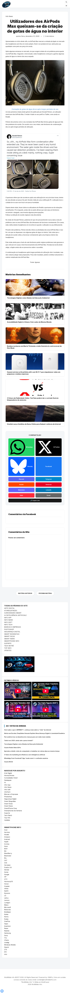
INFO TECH (8, 625)
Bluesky (30, 466)
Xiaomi (6, 947)
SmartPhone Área (10, 808)
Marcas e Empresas (11, 794)
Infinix (6, 888)
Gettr (21, 495)
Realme (6, 931)
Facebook (48, 466)
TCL (5, 938)
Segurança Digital (10, 799)
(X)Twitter (56, 447)
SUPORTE (7, 643)
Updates (7, 820)
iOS (5, 952)
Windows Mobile (10, 945)
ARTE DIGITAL (9, 608)
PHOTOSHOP (9, 629)
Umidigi (6, 942)
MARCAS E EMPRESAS (12, 627)
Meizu (6, 905)
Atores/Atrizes (9, 775)
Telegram (48, 479)
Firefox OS (8, 867)
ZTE (5, 949)
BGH (5, 849)
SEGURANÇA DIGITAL (12, 632)
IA (5, 782)
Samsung (7, 933)
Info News (7, 787)
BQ (5, 851)
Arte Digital (8, 773)
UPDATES (7, 650)
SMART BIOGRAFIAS (11, 634)
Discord (21, 479)
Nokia (6, 914)
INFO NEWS (8, 620)
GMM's (50, 977)
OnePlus (7, 921)
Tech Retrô (8, 815)
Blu (5, 858)
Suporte (7, 813)
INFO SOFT (8, 622)
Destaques (7, 780)
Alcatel (6, 834)
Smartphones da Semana (13, 811)
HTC (5, 879)
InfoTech (7, 792)
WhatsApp (29, 447)
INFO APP (7, 618)
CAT (5, 860)
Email (48, 495)
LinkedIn (48, 490)
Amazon (7, 837)
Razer (6, 928)
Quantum (7, 926)
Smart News (8, 806)
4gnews (37, 262)
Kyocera (7, 893)
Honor (6, 884)
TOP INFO (7, 648)
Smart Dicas (8, 804)
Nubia (6, 919)
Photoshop (8, 797)
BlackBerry (8, 853)
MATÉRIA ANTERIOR (25, 593)
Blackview (7, 856)
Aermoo (7, 832)
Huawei (6, 886)
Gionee (6, 870)
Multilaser (7, 912)
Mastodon (21, 490)
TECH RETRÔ (9, 646)
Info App (7, 785)
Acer (6, 830)
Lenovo (6, 900)
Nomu (6, 917)
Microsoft (7, 907)
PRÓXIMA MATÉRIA (45, 593)
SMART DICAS (9, 636)
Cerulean (7, 865)
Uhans (6, 940)
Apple (6, 842)
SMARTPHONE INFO (11, 641)
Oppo (6, 924)
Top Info (7, 818)
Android (7, 839)
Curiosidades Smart (11, 778)
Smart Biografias (10, 801)
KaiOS (6, 891)
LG (5, 896)
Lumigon (7, 903)
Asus (6, 846)
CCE (5, 863)
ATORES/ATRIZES (10, 611)
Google (6, 874)
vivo (5, 954)
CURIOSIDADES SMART (12, 613)
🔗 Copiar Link (35, 500)
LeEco (6, 898)
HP (5, 877)
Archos (6, 844)
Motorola (7, 910)
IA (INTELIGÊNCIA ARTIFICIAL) (15, 615)
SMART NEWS (9, 639)
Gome (6, 872)
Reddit (21, 484)
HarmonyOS (8, 881)
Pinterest (48, 484)
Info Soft (7, 789)
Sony (6, 935)
